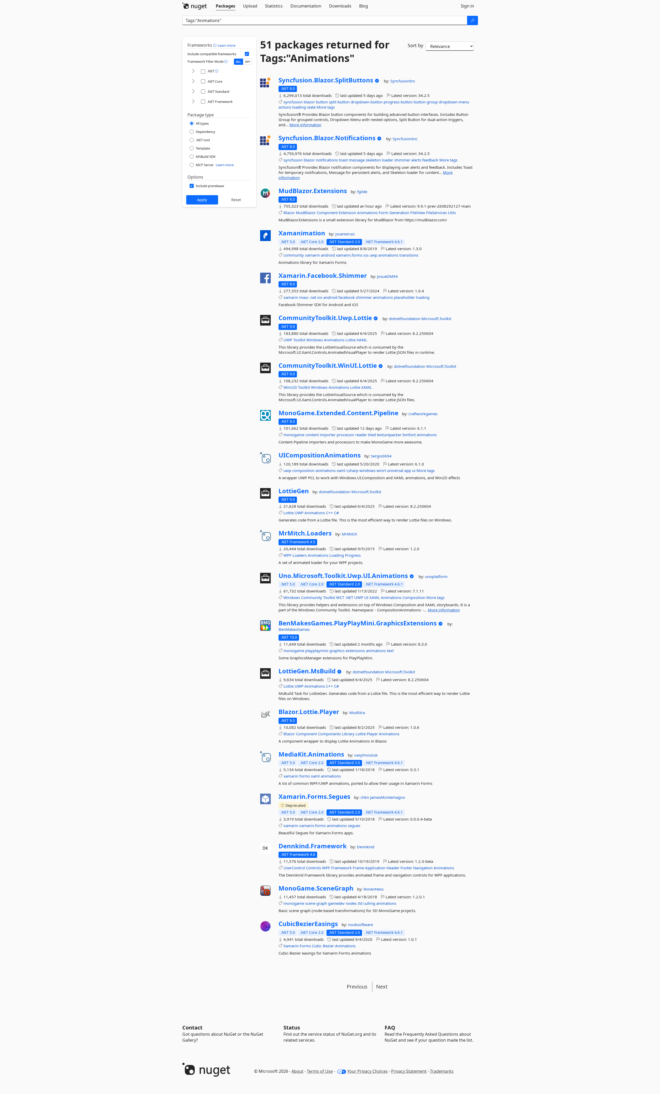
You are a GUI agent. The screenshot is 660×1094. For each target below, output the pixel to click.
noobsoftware (360, 924)
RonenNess (374, 889)
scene (310, 903)
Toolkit (299, 339)
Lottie (350, 339)
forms (304, 776)
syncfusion (293, 101)
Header (392, 867)
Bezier (328, 945)
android (328, 255)
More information (305, 124)
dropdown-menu (454, 101)
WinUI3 (290, 387)
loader (387, 160)
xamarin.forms (349, 255)
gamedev (336, 903)
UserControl (294, 867)
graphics (337, 650)
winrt (381, 470)
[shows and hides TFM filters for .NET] (193, 71)
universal (395, 470)
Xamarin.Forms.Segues (314, 796)
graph (321, 903)
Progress (353, 555)
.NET (349, 597)
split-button (339, 101)
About (297, 1071)
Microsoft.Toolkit (436, 318)
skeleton (373, 160)
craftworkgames (422, 413)
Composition (413, 597)
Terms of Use (320, 1071)
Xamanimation (302, 233)
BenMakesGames (294, 629)
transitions (408, 255)
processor (345, 434)
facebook (346, 297)
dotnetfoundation (405, 318)
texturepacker (389, 434)
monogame (293, 434)
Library (348, 733)
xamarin (312, 255)
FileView (417, 212)
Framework (341, 867)
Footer (406, 867)
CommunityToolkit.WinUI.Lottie (328, 365)
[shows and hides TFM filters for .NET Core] (193, 81)
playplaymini (316, 650)
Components (329, 733)
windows (367, 470)
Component (327, 212)
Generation (399, 212)
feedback (430, 160)
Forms (305, 945)
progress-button (398, 101)
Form (383, 212)
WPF (287, 555)
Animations (367, 212)
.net (312, 297)
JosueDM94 (387, 276)
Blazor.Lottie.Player (309, 712)
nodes (351, 903)
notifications (327, 160)
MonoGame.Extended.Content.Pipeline (338, 413)
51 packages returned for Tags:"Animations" (325, 51)
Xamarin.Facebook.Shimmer (323, 275)
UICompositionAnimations (320, 455)
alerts (416, 160)
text (390, 650)
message (357, 160)
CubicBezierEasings (308, 924)
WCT (340, 597)
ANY (247, 61)
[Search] (472, 20)
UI (366, 597)
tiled (372, 434)
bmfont (409, 434)
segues (354, 825)
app (407, 470)
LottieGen (294, 491)
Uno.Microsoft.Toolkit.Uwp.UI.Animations (343, 575)
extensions (355, 650)
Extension (347, 212)
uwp (373, 255)
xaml (341, 470)
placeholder (404, 297)
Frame (358, 867)
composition (303, 470)
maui (303, 297)
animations (388, 255)
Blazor (289, 212)
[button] (215, 45)
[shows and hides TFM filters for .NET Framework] (193, 102)
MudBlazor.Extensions (313, 191)
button (322, 101)
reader (361, 434)
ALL (238, 61)
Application (375, 867)
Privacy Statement (409, 1071)
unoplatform (436, 576)
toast (343, 160)
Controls (313, 867)
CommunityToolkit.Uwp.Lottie (325, 318)
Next (381, 986)
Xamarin (290, 945)
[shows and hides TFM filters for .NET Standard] (193, 92)
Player (372, 733)
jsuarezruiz (345, 233)
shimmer (402, 160)
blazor (309, 101)
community (293, 255)
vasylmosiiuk (366, 755)
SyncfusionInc (402, 80)
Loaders (300, 555)
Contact (192, 1027)
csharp (352, 470)
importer (328, 434)
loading (422, 297)
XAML (362, 339)
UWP (287, 339)
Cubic (317, 945)
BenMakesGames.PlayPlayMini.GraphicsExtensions (358, 623)
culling (369, 903)
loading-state (304, 107)
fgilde (362, 191)
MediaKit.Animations (311, 754)
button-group (426, 101)
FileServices (436, 212)
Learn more (226, 45)
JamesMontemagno (387, 797)
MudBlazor (306, 212)
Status (291, 1027)
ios (366, 255)
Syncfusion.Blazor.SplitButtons (326, 80)
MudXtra (357, 712)
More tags (326, 107)
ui (413, 470)
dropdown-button (367, 101)
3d (360, 903)
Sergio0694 (381, 455)
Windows (314, 339)
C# (336, 512)
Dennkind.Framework (313, 846)
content (312, 434)
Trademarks (442, 1071)
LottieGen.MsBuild (307, 671)
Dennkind (365, 846)
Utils (452, 212)
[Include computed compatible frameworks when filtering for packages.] (247, 54)
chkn (365, 797)
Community (311, 597)
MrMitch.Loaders (305, 533)
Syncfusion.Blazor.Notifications (327, 138)
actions (285, 107)
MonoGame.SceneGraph (316, 888)
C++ (329, 512)
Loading (336, 555)
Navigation (423, 867)
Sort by (415, 45)
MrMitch (349, 534)
